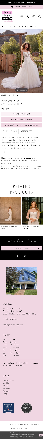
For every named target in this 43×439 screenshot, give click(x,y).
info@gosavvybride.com (13, 325)
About (5, 385)
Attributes (26, 131)
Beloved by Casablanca (26, 26)
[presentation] (10, 211)
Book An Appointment (21, 119)
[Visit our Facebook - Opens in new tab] (17, 256)
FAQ (5, 394)
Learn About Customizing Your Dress (21, 2)
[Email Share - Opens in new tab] (17, 95)
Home (5, 26)
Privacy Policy (8, 424)
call (3, 168)
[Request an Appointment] (33, 16)
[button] (22, 16)
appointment (26, 168)
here (24, 438)
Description (10, 131)
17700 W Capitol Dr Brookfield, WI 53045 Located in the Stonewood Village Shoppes (21, 311)
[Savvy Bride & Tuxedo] (7, 16)
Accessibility (35, 424)
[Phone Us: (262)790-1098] (28, 16)
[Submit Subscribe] (38, 248)
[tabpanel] (21, 61)
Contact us (24, 160)
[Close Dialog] (2, 435)
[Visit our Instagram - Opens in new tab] (25, 256)
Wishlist (6, 383)
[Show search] (40, 16)
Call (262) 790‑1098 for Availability (21, 125)
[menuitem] (22, 16)
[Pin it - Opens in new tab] (13, 95)
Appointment (8, 380)
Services (6, 388)
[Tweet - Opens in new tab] (9, 95)
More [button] (5, 152)
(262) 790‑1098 (10, 319)
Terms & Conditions (21, 424)
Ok (41, 435)
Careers (6, 391)
